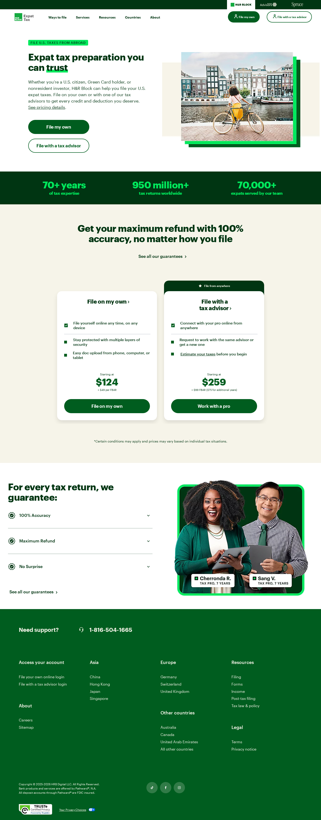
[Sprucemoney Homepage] (297, 4)
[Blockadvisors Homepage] (269, 4)
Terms (236, 742)
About (155, 17)
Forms (237, 684)
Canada (167, 734)
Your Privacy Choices (72, 809)
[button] (86, 515)
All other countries (176, 749)
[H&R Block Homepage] (241, 4)
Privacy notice (243, 749)
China (95, 677)
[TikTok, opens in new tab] (152, 787)
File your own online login (41, 677)
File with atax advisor (214, 304)
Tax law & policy (245, 705)
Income (238, 691)
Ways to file (57, 17)
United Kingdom (174, 691)
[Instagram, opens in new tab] (179, 787)
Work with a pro (214, 406)
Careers (26, 720)
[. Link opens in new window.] (35, 809)
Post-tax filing (243, 698)
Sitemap (26, 727)
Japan (95, 691)
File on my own (107, 301)
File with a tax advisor (58, 145)
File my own (58, 127)
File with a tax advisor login (43, 684)
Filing (236, 677)
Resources (107, 17)
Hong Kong (100, 684)
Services (83, 17)
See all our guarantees (160, 256)
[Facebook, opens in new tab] (165, 787)
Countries (133, 17)
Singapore (99, 698)
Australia (168, 727)
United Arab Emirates (179, 742)
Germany (168, 677)
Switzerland (170, 684)
